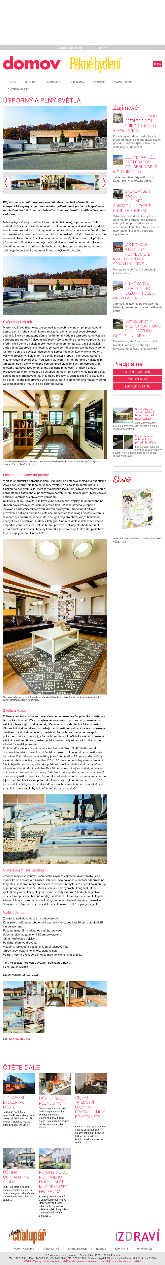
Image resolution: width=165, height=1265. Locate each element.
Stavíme (99, 82)
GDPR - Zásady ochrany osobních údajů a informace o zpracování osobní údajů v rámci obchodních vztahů (82, 1261)
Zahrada (77, 82)
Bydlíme (31, 82)
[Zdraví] (137, 1234)
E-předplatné (137, 386)
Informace (144, 1248)
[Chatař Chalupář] (27, 1234)
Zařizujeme (123, 82)
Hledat (157, 63)
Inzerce (101, 1248)
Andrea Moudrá (19, 1038)
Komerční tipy (19, 88)
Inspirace (53, 82)
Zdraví (103, 47)
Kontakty (121, 1248)
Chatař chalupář (70, 47)
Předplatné (137, 379)
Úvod (12, 82)
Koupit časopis (137, 372)
